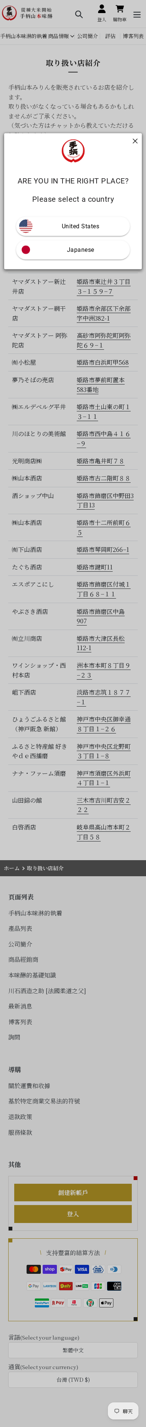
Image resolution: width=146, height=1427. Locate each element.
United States (81, 226)
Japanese (80, 249)
